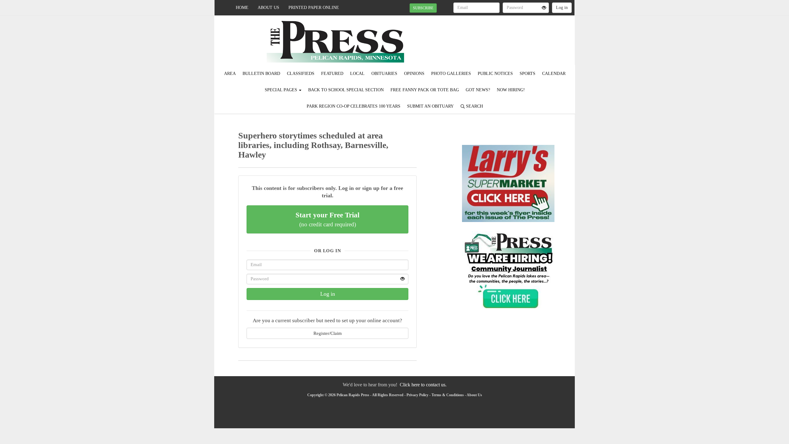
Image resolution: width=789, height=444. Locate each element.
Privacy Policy (417, 395)
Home (242, 7)
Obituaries (384, 73)
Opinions (414, 73)
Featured (332, 73)
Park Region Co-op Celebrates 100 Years (353, 106)
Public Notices (495, 73)
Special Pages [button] (281, 90)
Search (474, 106)
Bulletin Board (261, 73)
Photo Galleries (451, 73)
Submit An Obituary (430, 106)
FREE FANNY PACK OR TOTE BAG (424, 90)
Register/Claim (327, 333)
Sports (527, 73)
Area (230, 73)
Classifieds (300, 73)
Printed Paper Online (313, 7)
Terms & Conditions (447, 395)
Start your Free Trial (327, 219)
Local (357, 73)
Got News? (478, 90)
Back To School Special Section (346, 90)
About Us (268, 7)
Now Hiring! (511, 90)
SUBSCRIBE (423, 8)
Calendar (554, 73)
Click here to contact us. (423, 384)
